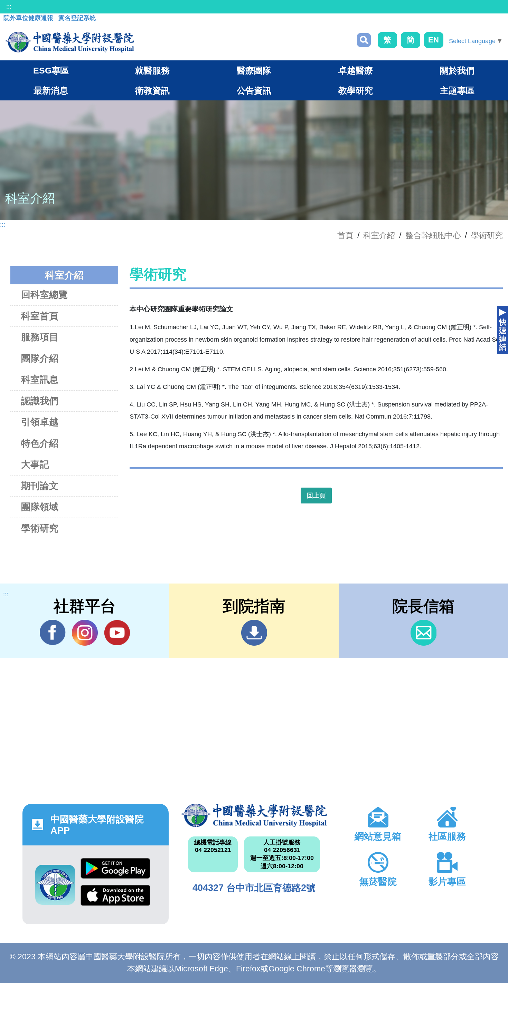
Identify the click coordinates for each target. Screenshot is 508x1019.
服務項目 (39, 337)
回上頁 (316, 495)
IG (85, 633)
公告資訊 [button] (254, 90)
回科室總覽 (44, 295)
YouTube (117, 633)
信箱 (423, 633)
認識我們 (39, 401)
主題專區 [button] (457, 90)
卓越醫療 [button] (355, 70)
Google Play (115, 871)
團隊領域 (39, 507)
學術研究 (487, 235)
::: (8, 6)
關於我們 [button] (457, 70)
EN (433, 40)
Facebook (53, 633)
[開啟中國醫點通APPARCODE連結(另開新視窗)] (55, 885)
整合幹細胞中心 (433, 235)
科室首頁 (39, 316)
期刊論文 (39, 486)
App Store (115, 898)
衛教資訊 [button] (152, 90)
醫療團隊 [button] (254, 70)
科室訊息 (39, 379)
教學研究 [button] (355, 90)
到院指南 (254, 633)
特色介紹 (39, 443)
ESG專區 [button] (51, 70)
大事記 (35, 464)
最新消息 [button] (51, 90)
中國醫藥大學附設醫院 (254, 815)
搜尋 (364, 40)
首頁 (345, 235)
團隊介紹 (39, 358)
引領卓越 (39, 422)
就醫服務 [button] (152, 70)
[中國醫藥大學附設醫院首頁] (69, 42)
